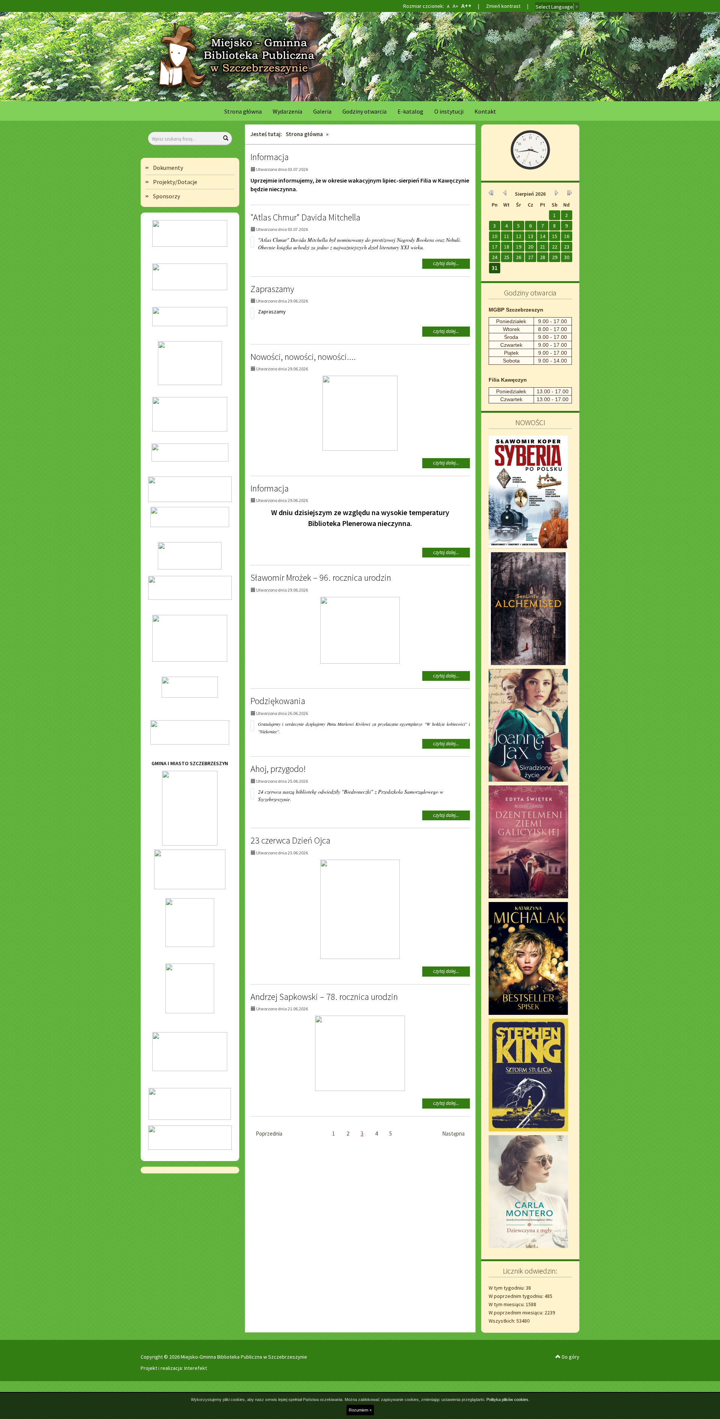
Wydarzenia (287, 111)
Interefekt (195, 1368)
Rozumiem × (360, 1410)
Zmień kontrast (503, 6)
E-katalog (410, 111)
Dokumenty (168, 167)
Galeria (322, 111)
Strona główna (243, 111)
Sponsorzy (166, 196)
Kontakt (485, 111)
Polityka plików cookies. (508, 1399)
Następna (453, 1133)
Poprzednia (269, 1133)
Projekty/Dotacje (175, 182)
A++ (466, 5)
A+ (455, 6)
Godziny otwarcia (364, 111)
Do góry (570, 1356)
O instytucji (449, 111)
